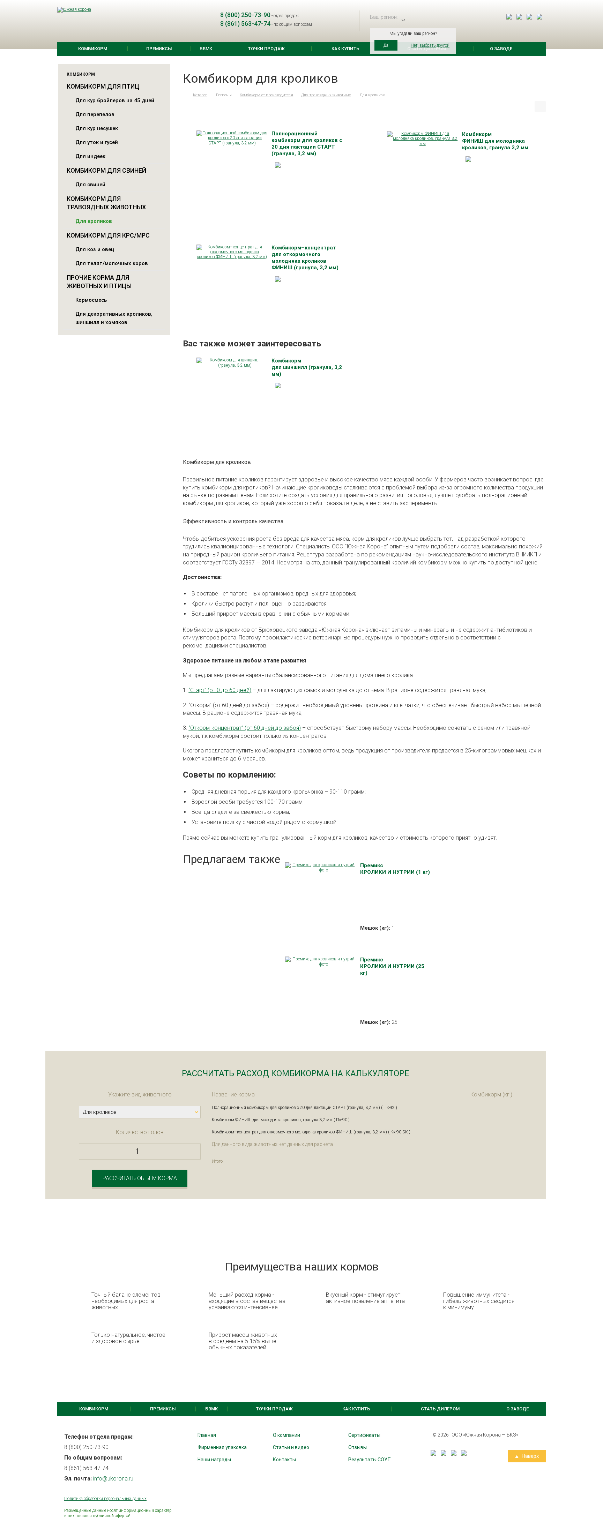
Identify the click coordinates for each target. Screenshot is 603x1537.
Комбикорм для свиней (106, 170)
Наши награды (214, 1459)
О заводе (501, 48)
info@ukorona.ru (113, 1478)
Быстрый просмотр (231, 137)
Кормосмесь (91, 300)
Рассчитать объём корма (140, 1178)
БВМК (206, 48)
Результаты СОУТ (369, 1459)
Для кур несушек (96, 128)
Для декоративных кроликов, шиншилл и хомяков (113, 318)
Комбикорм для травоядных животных (106, 203)
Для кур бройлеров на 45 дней (114, 100)
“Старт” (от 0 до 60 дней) (219, 690)
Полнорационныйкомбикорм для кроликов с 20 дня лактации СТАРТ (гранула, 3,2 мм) (306, 143)
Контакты (284, 1459)
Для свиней (90, 184)
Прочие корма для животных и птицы (99, 282)
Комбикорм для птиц (103, 86)
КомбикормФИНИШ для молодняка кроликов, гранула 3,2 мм (495, 141)
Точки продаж (266, 48)
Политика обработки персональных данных (105, 1498)
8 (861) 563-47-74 (245, 23)
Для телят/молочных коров (111, 263)
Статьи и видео (291, 1447)
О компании (286, 1435)
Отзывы (357, 1447)
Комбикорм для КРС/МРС (108, 235)
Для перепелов (94, 114)
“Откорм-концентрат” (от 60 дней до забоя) (244, 728)
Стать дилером (440, 1408)
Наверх (529, 1456)
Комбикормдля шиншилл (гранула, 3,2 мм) (306, 367)
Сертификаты (364, 1435)
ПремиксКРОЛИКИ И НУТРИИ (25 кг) (392, 966)
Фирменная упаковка (222, 1447)
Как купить (345, 48)
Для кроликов (93, 221)
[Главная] (184, 95)
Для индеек (90, 156)
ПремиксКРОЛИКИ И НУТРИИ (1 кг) (395, 868)
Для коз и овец (94, 249)
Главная (207, 1435)
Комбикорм (92, 48)
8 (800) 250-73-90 (245, 14)
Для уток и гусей (96, 142)
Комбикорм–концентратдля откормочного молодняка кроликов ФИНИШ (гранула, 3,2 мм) (304, 258)
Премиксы (159, 48)
